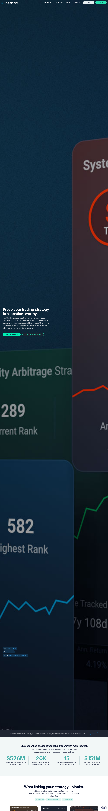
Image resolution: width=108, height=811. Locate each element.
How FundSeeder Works (33, 334)
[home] (9, 2)
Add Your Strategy (12, 334)
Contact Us (76, 3)
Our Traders (48, 3)
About (68, 3)
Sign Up (101, 2)
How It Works (58, 3)
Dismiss (94, 734)
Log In (88, 2)
